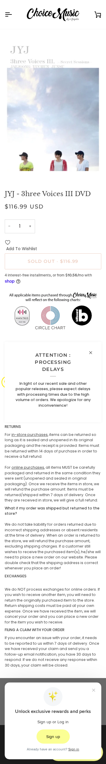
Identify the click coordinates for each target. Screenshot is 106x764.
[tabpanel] (53, 546)
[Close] (93, 352)
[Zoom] (16, 170)
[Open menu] (13, 14)
